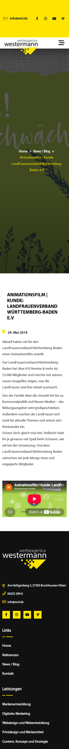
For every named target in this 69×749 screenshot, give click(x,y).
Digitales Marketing (16, 714)
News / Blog (41, 151)
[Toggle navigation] (62, 43)
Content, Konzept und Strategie (25, 742)
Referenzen (10, 655)
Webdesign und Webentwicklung (25, 723)
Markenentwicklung (16, 704)
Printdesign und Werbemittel (23, 732)
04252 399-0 (15, 593)
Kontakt (8, 674)
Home (23, 151)
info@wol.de (19, 18)
